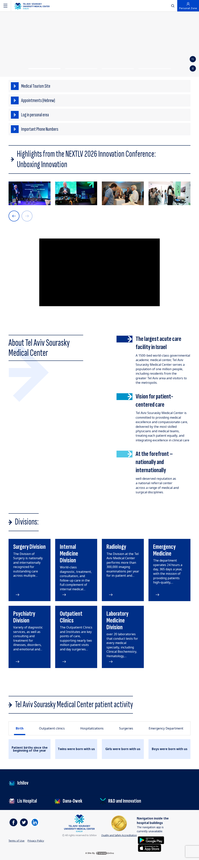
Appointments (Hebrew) (38, 100)
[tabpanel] (99, 749)
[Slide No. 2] (81, 68)
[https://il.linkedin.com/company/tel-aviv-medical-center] (34, 822)
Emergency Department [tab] (166, 728)
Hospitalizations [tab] (92, 728)
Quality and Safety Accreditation (119, 835)
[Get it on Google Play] (151, 840)
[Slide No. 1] (44, 68)
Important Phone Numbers (39, 129)
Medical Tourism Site (35, 86)
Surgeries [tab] (126, 728)
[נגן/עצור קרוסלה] (193, 68)
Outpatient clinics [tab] (52, 728)
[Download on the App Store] (149, 848)
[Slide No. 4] (154, 68)
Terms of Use (16, 840)
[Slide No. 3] (118, 68)
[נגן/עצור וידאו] (193, 59)
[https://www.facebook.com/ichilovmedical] (13, 822)
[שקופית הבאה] (14, 216)
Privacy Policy (36, 840)
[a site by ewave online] (99, 853)
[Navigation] (5, 5)
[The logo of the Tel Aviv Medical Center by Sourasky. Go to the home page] (32, 5)
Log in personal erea (35, 115)
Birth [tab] (20, 728)
